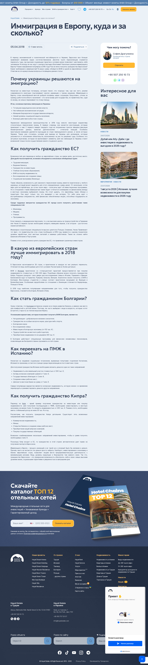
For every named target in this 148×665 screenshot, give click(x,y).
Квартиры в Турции (104, 573)
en (110, 9)
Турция (56, 560)
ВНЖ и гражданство (59, 9)
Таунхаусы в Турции (104, 580)
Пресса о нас (80, 573)
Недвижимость (103, 555)
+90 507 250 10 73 (96, 9)
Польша (56, 573)
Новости (104, 132)
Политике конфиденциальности (35, 533)
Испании (21, 271)
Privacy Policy (81, 661)
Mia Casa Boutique (38, 580)
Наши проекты (38, 555)
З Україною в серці (82, 588)
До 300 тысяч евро (125, 563)
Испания (57, 563)
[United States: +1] (31, 523)
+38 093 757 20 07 (60, 616)
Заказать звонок (128, 9)
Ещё (71, 9)
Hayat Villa (35, 583)
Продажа (28, 9)
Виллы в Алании (102, 566)
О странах (58, 555)
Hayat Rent (79, 560)
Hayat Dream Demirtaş (39, 563)
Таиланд (57, 566)
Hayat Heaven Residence (41, 570)
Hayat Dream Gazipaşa (40, 566)
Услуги (77, 566)
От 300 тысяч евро (125, 566)
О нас (77, 555)
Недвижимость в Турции (106, 570)
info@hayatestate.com (61, 621)
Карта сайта (79, 591)
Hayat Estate (15, 18)
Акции (122, 582)
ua (108, 9)
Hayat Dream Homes (39, 560)
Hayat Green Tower (39, 576)
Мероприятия (106, 182)
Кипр (24, 403)
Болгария (30, 306)
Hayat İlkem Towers (39, 573)
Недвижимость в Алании (106, 560)
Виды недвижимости (125, 560)
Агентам (78, 577)
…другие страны (60, 576)
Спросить (119, 65)
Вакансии (78, 580)
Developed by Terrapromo (99, 661)
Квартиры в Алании (104, 563)
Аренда (37, 9)
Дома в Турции (102, 576)
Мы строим (46, 9)
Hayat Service (80, 563)
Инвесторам (123, 555)
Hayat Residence (38, 586)
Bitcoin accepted (81, 584)
